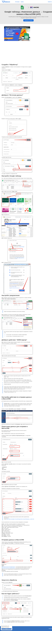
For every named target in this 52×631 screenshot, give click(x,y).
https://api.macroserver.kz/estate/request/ (8, 566)
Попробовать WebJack (28, 20)
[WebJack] (8, 2)
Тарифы (22, 1)
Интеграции (17, 1)
